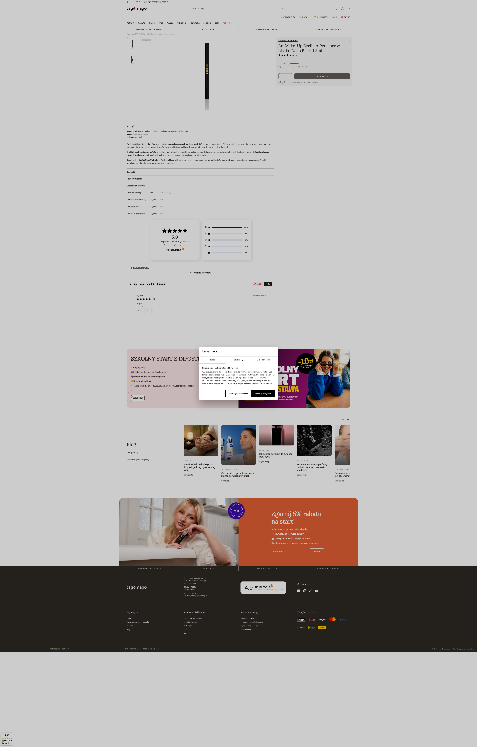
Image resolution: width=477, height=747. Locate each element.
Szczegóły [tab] (238, 360)
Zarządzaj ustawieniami (237, 393)
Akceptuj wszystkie (262, 393)
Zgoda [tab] (212, 360)
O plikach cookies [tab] (264, 360)
